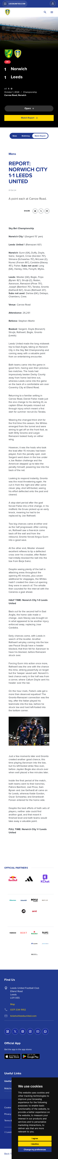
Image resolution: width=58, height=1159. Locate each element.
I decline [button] (35, 1144)
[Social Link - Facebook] (7, 1031)
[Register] (51, 3)
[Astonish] (23, 900)
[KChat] (45, 879)
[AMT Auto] (34, 911)
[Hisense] (13, 900)
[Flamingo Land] (23, 943)
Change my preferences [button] (35, 1149)
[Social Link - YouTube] (38, 1031)
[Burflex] (45, 900)
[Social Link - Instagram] (22, 1031)
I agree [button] (35, 1138)
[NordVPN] (34, 943)
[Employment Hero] (23, 954)
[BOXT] (23, 933)
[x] (41, 211)
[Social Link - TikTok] (30, 1031)
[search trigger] (45, 12)
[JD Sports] (23, 911)
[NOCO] (13, 933)
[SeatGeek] (13, 943)
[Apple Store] (12, 1056)
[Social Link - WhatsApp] (45, 1031)
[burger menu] (51, 12)
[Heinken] (34, 933)
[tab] (14, 135)
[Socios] (45, 933)
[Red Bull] (13, 879)
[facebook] (35, 211)
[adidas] (29, 879)
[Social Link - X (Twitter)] (15, 1031)
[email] (47, 211)
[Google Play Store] (31, 1056)
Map (12, 1004)
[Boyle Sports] (34, 900)
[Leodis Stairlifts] (45, 943)
